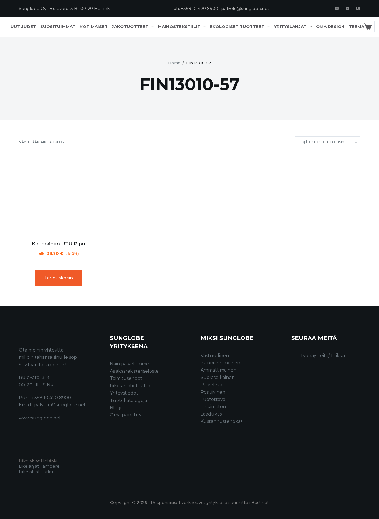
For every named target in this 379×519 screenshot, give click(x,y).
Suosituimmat (57, 26)
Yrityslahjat (290, 26)
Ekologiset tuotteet (237, 26)
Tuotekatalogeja (128, 400)
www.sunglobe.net (40, 418)
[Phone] (358, 8)
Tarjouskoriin (58, 278)
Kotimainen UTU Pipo (58, 243)
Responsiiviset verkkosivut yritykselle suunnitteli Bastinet (210, 502)
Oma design (330, 26)
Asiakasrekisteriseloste (134, 371)
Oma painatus (125, 415)
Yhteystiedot (124, 393)
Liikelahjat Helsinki (38, 461)
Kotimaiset (94, 26)
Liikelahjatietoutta (130, 385)
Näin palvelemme (129, 364)
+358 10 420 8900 (199, 8)
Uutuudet (23, 26)
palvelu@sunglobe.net (245, 8)
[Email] (347, 8)
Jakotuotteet (130, 26)
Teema (356, 26)
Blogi (115, 407)
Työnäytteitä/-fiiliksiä (322, 355)
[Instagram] (337, 8)
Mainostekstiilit (179, 26)
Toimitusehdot (126, 378)
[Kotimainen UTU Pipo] (58, 193)
